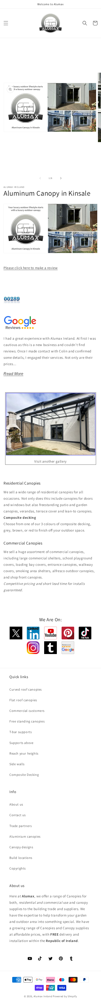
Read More (13, 374)
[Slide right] (61, 178)
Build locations (20, 858)
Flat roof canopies (23, 700)
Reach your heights (24, 753)
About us (16, 804)
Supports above (21, 743)
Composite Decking (24, 775)
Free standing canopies (27, 721)
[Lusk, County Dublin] (50, 454)
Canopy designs (21, 847)
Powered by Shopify (65, 996)
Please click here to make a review (31, 268)
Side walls (17, 764)
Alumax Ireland (43, 996)
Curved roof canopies (25, 689)
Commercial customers (27, 711)
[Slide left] (40, 178)
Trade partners (20, 826)
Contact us (17, 815)
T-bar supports (20, 732)
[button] (6, 23)
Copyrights (17, 868)
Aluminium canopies (25, 836)
